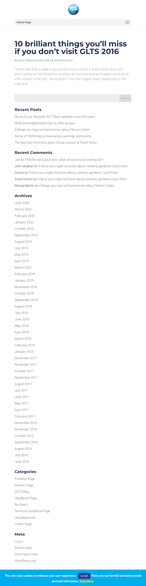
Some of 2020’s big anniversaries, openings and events (53, 136)
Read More (87, 581)
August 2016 (23, 449)
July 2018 (21, 313)
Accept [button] (84, 575)
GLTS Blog (22, 492)
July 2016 (21, 455)
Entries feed (23, 548)
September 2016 (26, 442)
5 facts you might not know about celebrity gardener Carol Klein (83, 166)
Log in (19, 541)
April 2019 (22, 261)
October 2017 (24, 371)
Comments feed (26, 554)
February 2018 (25, 345)
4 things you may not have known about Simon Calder (52, 129)
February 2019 (25, 274)
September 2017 (26, 377)
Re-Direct (67, 60)
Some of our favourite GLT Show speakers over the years (55, 117)
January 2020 (24, 222)
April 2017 (22, 410)
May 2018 (21, 326)
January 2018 (24, 352)
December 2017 (26, 358)
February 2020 (25, 216)
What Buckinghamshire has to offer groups (45, 123)
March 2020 (23, 209)
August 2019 (23, 242)
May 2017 (21, 403)
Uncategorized (25, 517)
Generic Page (24, 485)
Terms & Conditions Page (32, 511)
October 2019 (24, 229)
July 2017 (21, 390)
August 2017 (23, 384)
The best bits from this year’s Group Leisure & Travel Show (56, 142)
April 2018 (22, 332)
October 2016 (24, 436)
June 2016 (22, 461)
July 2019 (21, 248)
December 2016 (26, 423)
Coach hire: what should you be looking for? (72, 160)
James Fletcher (26, 160)
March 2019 (23, 267)
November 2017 (26, 364)
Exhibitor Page (25, 479)
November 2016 (26, 429)
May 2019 (21, 254)
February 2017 (25, 416)
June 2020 (22, 203)
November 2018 (26, 287)
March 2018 (23, 339)
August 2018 (23, 306)
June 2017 (22, 397)
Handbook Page (26, 498)
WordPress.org (25, 561)
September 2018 (26, 300)
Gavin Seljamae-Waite (31, 60)
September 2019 (26, 235)
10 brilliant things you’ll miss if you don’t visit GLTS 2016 (71, 47)
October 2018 (24, 293)
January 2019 (24, 280)
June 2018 (22, 319)
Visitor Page (23, 524)
